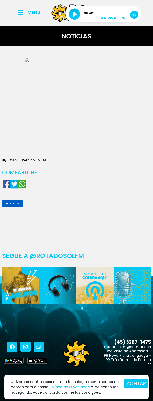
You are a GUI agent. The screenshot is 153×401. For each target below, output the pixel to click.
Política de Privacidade (69, 386)
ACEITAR (136, 383)
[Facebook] (12, 347)
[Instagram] (25, 347)
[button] (12, 203)
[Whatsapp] (39, 347)
